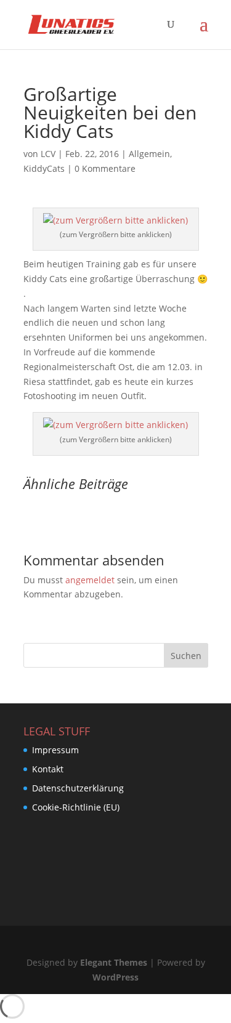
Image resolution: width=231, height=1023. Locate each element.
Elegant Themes (113, 962)
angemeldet (90, 580)
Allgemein (149, 154)
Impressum (55, 750)
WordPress (115, 977)
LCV (48, 154)
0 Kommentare (105, 168)
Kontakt (47, 769)
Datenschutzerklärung (78, 788)
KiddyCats (44, 168)
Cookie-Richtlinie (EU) (76, 807)
